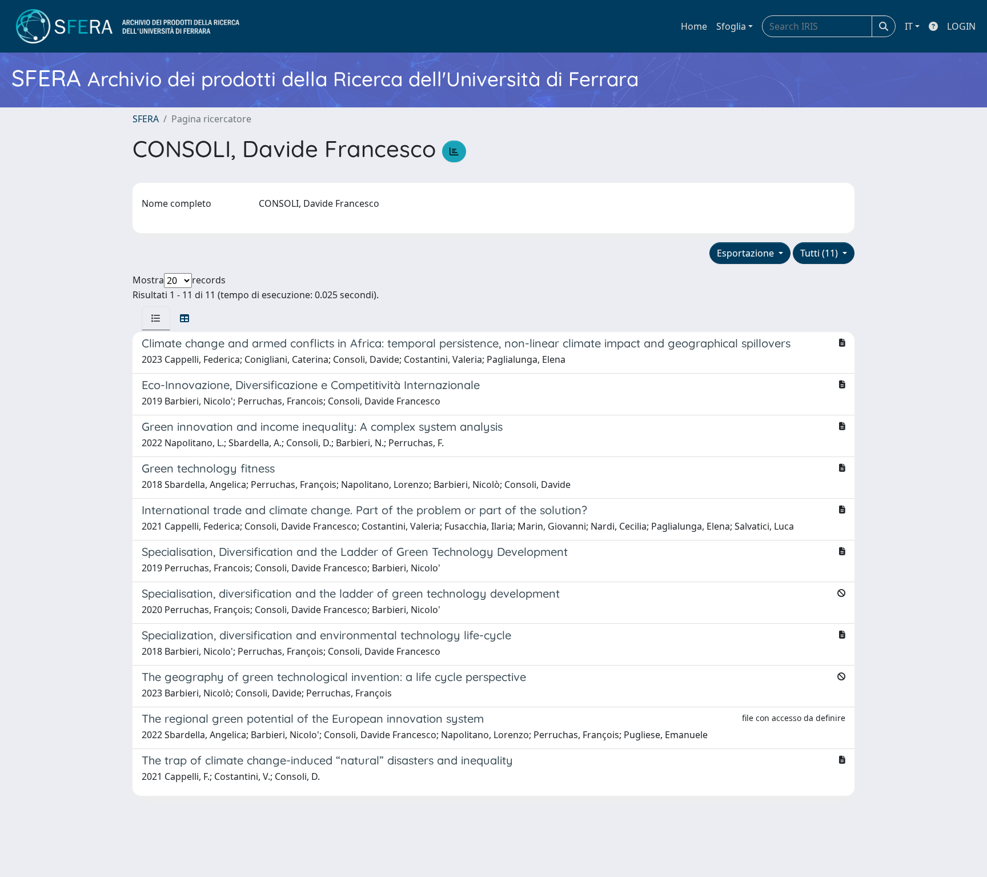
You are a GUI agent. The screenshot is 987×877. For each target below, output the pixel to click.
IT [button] (909, 26)
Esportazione (746, 253)
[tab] (156, 318)
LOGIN (961, 26)
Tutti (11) (820, 253)
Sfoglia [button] (731, 26)
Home (694, 26)
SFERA (146, 119)
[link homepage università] (127, 26)
